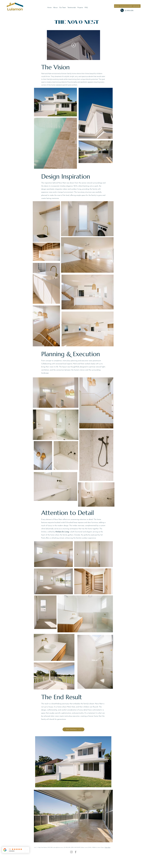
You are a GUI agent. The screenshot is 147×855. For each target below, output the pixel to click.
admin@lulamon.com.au (58, 847)
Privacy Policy (107, 847)
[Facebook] (75, 852)
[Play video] (73, 45)
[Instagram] (71, 852)
